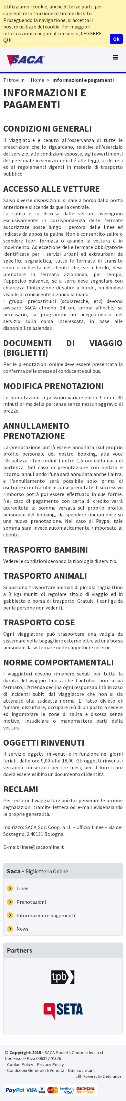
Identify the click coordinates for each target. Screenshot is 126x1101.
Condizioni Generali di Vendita (35, 1070)
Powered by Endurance (102, 1076)
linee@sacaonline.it (42, 847)
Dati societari (81, 1070)
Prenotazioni (31, 902)
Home (37, 80)
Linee (22, 888)
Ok (116, 39)
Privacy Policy (50, 1064)
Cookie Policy (20, 1064)
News (22, 928)
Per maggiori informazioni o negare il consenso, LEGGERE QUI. (52, 33)
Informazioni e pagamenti (83, 80)
